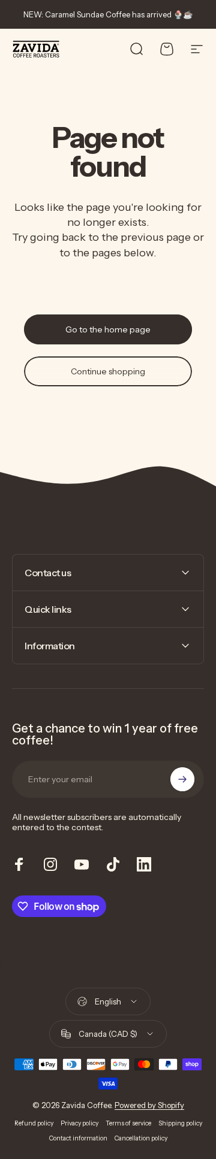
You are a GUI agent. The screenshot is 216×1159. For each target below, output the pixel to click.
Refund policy (33, 1123)
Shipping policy (180, 1123)
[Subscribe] (182, 779)
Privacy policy (79, 1123)
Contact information (78, 1138)
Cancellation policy (141, 1138)
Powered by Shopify (149, 1105)
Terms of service (128, 1123)
